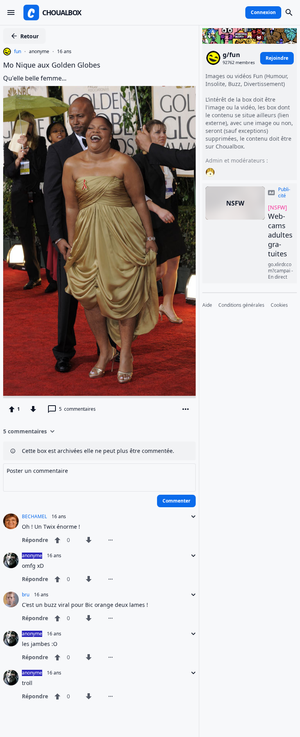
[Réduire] (191, 516)
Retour (29, 36)
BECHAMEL (34, 516)
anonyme (39, 51)
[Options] (185, 409)
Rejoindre (277, 58)
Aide (207, 305)
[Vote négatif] (33, 409)
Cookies (279, 305)
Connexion (263, 12)
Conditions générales (241, 305)
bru (25, 595)
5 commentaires (25, 431)
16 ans (64, 51)
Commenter (176, 500)
